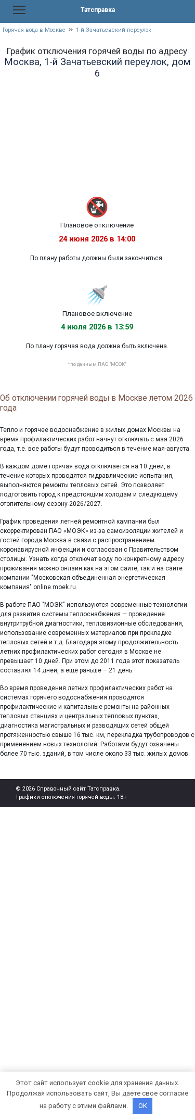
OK (142, 1106)
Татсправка (98, 10)
